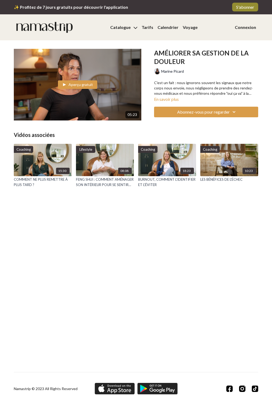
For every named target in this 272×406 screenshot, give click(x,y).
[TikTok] (255, 389)
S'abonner (245, 7)
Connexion (245, 27)
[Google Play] (157, 389)
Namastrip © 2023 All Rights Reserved (46, 389)
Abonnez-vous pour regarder (203, 111)
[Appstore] (114, 389)
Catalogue (120, 27)
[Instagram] (242, 389)
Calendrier (168, 27)
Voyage (190, 27)
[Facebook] (229, 389)
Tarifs (147, 27)
